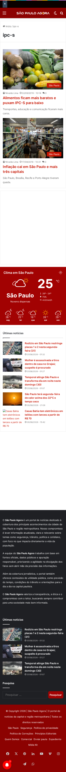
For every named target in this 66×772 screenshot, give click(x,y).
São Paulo (13, 727)
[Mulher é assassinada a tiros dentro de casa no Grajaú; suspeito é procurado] (12, 365)
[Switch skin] (55, 14)
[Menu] (4, 14)
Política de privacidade (46, 727)
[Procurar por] (61, 14)
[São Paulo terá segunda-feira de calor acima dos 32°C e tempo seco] (12, 399)
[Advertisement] (33, 227)
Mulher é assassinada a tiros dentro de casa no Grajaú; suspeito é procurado (42, 364)
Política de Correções (21, 733)
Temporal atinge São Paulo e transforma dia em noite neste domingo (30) (43, 381)
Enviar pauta (40, 739)
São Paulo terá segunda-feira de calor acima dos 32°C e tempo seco (42, 398)
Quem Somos (12, 739)
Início (8, 26)
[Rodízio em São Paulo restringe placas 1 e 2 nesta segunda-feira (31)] (12, 348)
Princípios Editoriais (45, 733)
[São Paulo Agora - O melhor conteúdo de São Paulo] (33, 13)
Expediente (55, 739)
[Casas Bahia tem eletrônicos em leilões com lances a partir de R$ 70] (12, 418)
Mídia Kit (33, 744)
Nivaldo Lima (11, 93)
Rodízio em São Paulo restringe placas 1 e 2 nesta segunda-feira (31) (43, 347)
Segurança (26, 727)
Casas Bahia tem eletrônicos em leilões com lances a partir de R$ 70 (44, 414)
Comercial (26, 739)
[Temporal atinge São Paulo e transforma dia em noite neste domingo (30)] (12, 382)
